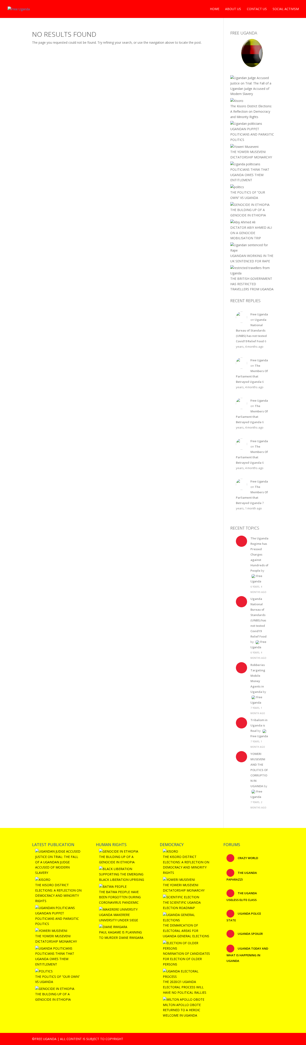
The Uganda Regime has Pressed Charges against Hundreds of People (259, 554)
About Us (233, 9)
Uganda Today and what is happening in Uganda (247, 954)
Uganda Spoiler (250, 934)
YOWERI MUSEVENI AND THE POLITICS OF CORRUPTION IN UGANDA (259, 770)
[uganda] (252, 53)
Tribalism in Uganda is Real (258, 725)
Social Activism (286, 9)
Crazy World (247, 858)
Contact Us (257, 9)
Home (214, 9)
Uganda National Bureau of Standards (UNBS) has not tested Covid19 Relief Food (251, 330)
